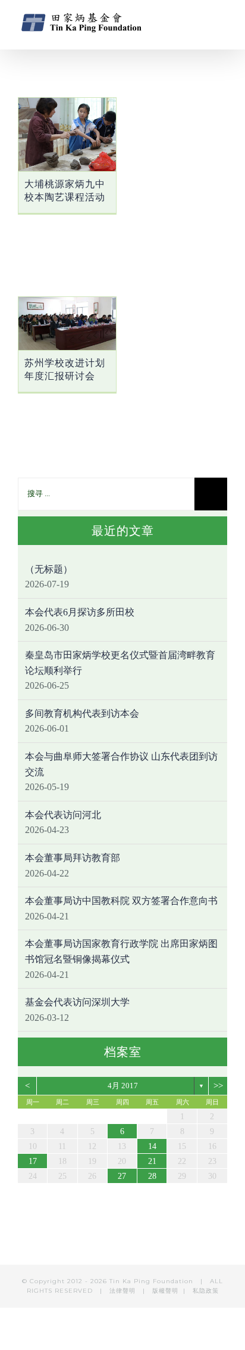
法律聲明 (123, 1290)
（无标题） (49, 569)
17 (33, 1161)
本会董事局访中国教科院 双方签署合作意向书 (121, 901)
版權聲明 (165, 1290)
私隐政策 (206, 1290)
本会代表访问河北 (63, 815)
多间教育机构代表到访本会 (82, 713)
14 (152, 1146)
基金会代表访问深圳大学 (77, 1002)
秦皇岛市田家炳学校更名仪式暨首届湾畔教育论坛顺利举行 (120, 663)
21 (152, 1161)
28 (152, 1176)
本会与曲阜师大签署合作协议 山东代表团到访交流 (121, 764)
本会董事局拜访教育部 (72, 858)
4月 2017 (123, 1085)
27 (122, 1176)
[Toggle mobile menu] (222, 21)
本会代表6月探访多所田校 (79, 612)
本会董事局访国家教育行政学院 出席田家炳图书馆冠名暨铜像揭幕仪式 (121, 951)
